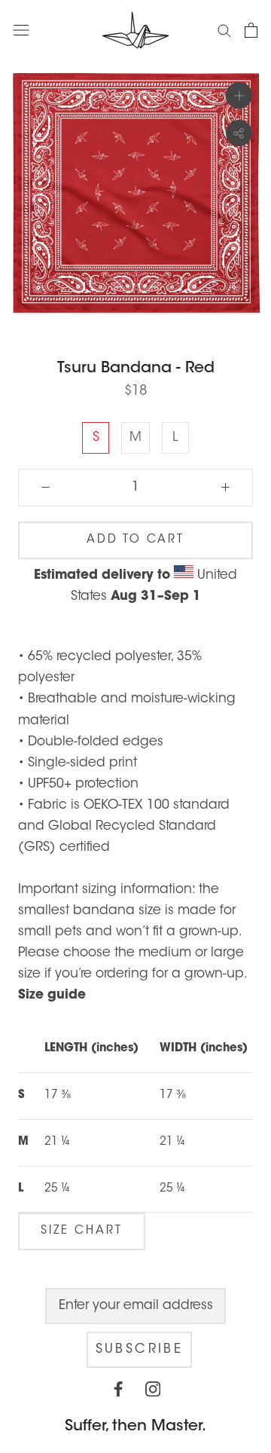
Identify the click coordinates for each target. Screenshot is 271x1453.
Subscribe (140, 1349)
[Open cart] (251, 30)
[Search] (224, 29)
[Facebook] (118, 1393)
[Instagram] (152, 1393)
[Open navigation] (21, 29)
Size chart (82, 1231)
